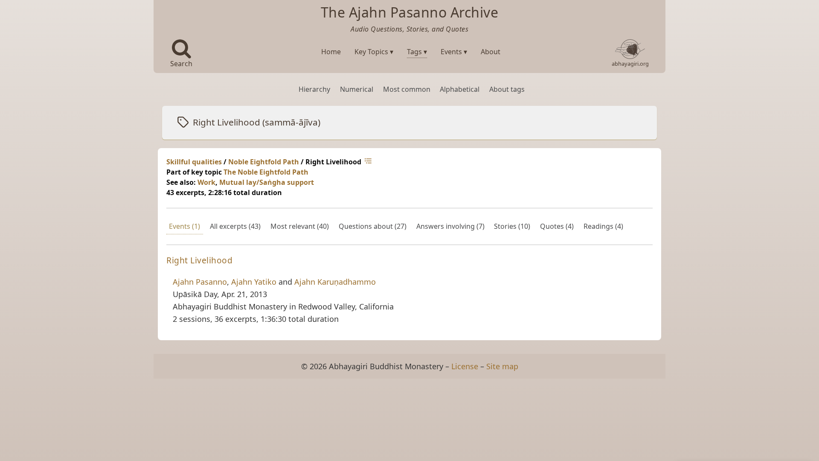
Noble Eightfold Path (263, 161)
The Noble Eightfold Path (266, 172)
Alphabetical (459, 89)
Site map (502, 366)
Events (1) (184, 226)
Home (331, 51)
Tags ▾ (417, 51)
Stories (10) (512, 226)
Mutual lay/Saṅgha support (266, 182)
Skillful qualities (194, 161)
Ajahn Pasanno (200, 282)
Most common (406, 89)
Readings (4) (603, 226)
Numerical (356, 89)
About (490, 51)
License (464, 366)
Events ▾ (454, 51)
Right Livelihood (199, 260)
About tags (507, 89)
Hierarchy (314, 89)
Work (206, 182)
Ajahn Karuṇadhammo (335, 282)
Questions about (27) (373, 226)
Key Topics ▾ (373, 51)
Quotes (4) (557, 226)
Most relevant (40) (299, 226)
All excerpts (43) (235, 226)
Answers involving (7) (450, 226)
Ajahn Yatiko (253, 282)
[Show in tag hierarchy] (369, 161)
